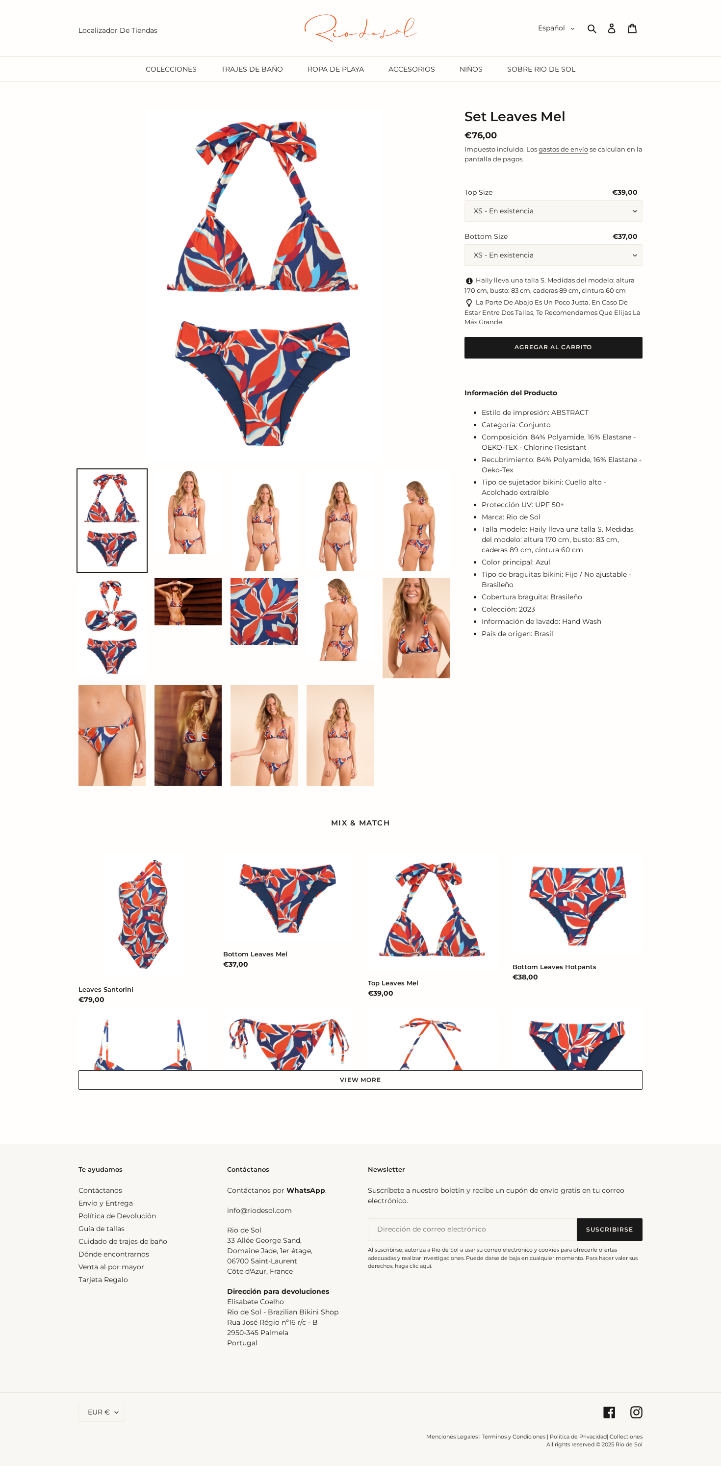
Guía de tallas (101, 1228)
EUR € (99, 1412)
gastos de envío (563, 149)
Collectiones (626, 1436)
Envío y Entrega (105, 1203)
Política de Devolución (117, 1215)
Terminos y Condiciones (513, 1436)
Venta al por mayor (111, 1266)
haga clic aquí (413, 1265)
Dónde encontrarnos (113, 1254)
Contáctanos (100, 1190)
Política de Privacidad (578, 1436)
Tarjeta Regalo (103, 1279)
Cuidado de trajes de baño (122, 1241)
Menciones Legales (452, 1436)
